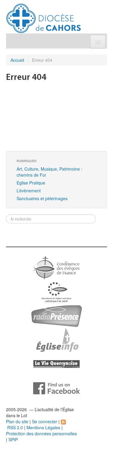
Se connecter (44, 421)
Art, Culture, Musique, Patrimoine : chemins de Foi (49, 172)
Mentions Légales (43, 427)
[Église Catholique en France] (56, 267)
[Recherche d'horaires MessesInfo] (57, 339)
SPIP (13, 440)
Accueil (17, 60)
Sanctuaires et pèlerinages (42, 198)
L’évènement (29, 191)
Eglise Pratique (31, 183)
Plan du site (17, 421)
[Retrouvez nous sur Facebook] (56, 388)
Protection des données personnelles (41, 433)
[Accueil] (43, 16)
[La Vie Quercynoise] (56, 364)
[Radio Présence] (56, 315)
